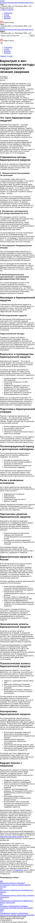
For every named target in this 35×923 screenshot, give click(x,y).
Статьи (6, 15)
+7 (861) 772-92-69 (6, 10)
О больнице (8, 13)
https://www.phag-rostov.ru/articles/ (12, 836)
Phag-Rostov (18, 870)
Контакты (7, 16)
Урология (7, 18)
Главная (3, 56)
